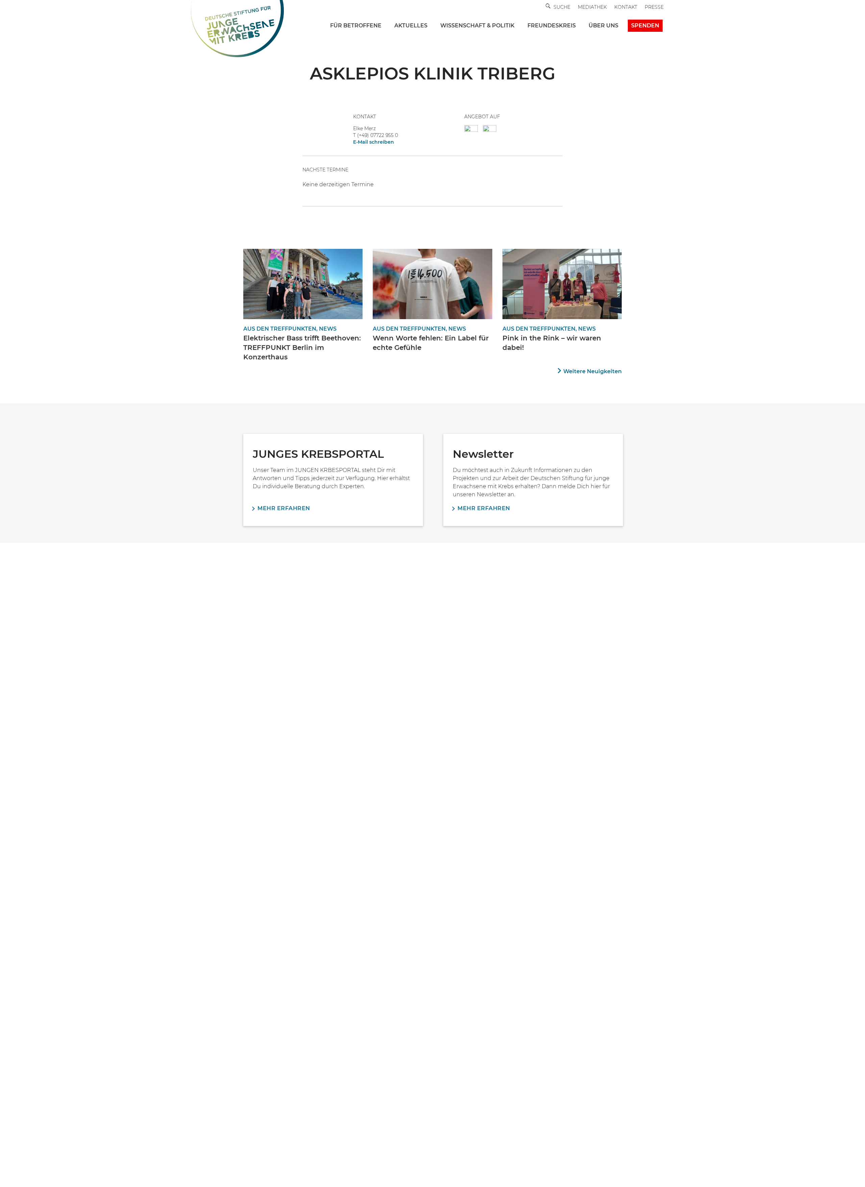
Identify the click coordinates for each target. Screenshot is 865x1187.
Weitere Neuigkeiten (592, 371)
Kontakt (625, 7)
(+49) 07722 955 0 (377, 135)
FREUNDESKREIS (551, 25)
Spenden (645, 25)
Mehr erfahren (283, 508)
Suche (561, 7)
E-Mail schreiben (373, 142)
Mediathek (592, 7)
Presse (654, 7)
